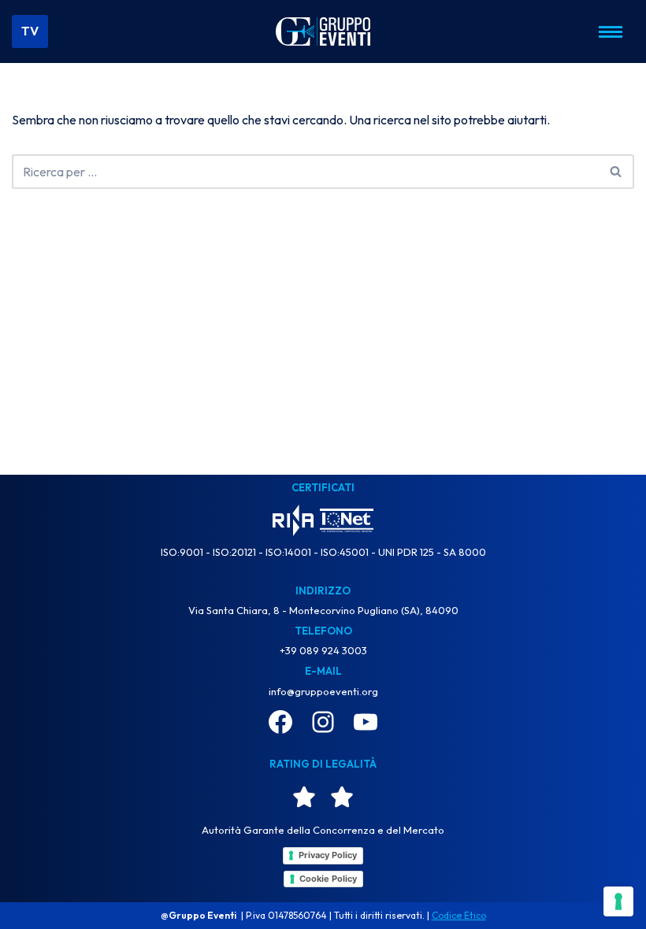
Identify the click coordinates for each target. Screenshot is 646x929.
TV (30, 31)
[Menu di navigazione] (610, 32)
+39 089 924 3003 (323, 650)
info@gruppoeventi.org (323, 691)
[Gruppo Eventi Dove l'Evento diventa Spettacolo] (323, 31)
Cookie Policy (328, 878)
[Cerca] (616, 171)
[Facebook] (280, 722)
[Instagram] (323, 722)
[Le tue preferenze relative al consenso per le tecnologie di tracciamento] (618, 901)
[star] (304, 796)
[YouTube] (365, 722)
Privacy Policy (328, 855)
